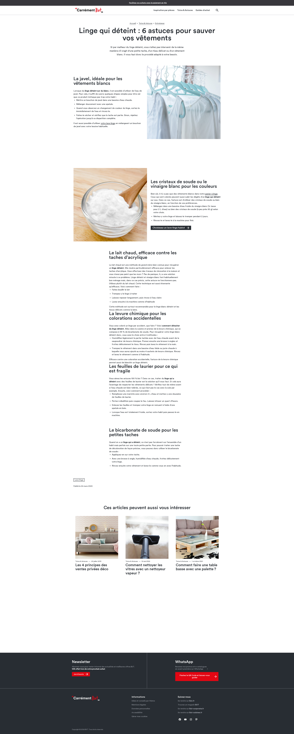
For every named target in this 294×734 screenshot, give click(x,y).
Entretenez (159, 23)
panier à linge (211, 194)
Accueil (133, 23)
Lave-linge (79, 480)
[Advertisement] (147, 153)
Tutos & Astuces (145, 23)
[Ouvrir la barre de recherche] (217, 10)
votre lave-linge (108, 123)
